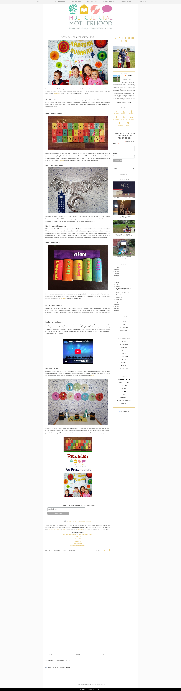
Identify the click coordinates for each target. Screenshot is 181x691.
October (118, 280)
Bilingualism (92, 2)
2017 (55, 529)
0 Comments (72, 550)
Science (124, 394)
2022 (115, 269)
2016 (58, 529)
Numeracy (124, 376)
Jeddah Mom (77, 541)
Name (115, 153)
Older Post (104, 654)
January (118, 299)
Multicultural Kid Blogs (85, 534)
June (117, 284)
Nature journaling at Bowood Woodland (124, 235)
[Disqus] (77, 579)
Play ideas (124, 388)
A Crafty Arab (77, 536)
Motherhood (60, 2)
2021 (115, 271)
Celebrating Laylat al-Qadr (124, 257)
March (117, 295)
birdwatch (124, 333)
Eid (85, 529)
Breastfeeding (124, 336)
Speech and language (124, 400)
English (124, 350)
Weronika (129, 75)
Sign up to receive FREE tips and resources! (79, 505)
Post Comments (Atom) (62, 660)
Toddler (124, 403)
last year (50, 529)
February (118, 297)
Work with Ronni (127, 2)
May (117, 286)
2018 (115, 302)
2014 (115, 308)
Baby (124, 324)
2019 (115, 276)
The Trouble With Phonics (124, 197)
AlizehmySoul (78, 543)
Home (37, 2)
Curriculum (124, 344)
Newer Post (52, 654)
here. (92, 375)
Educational (124, 347)
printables (56, 93)
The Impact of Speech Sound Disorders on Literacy (123, 289)
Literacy (124, 365)
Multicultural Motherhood (87, 684)
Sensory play (124, 397)
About (47, 2)
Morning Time (124, 368)
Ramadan (80, 529)
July (117, 282)
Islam (124, 359)
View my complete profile (124, 102)
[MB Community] (124, 411)
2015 (64, 529)
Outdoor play (124, 382)
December (119, 277)
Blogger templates (87, 689)
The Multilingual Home (69, 534)
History (124, 353)
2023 (115, 267)
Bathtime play (124, 327)
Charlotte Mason (124, 338)
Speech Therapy (109, 2)
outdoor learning (124, 379)
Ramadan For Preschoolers (122, 292)
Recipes (124, 391)
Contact (143, 2)
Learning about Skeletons (124, 217)
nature (124, 374)
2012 (115, 311)
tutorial (61, 160)
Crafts (124, 341)
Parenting (124, 385)
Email (115, 144)
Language (124, 362)
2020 (115, 273)
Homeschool (76, 2)
